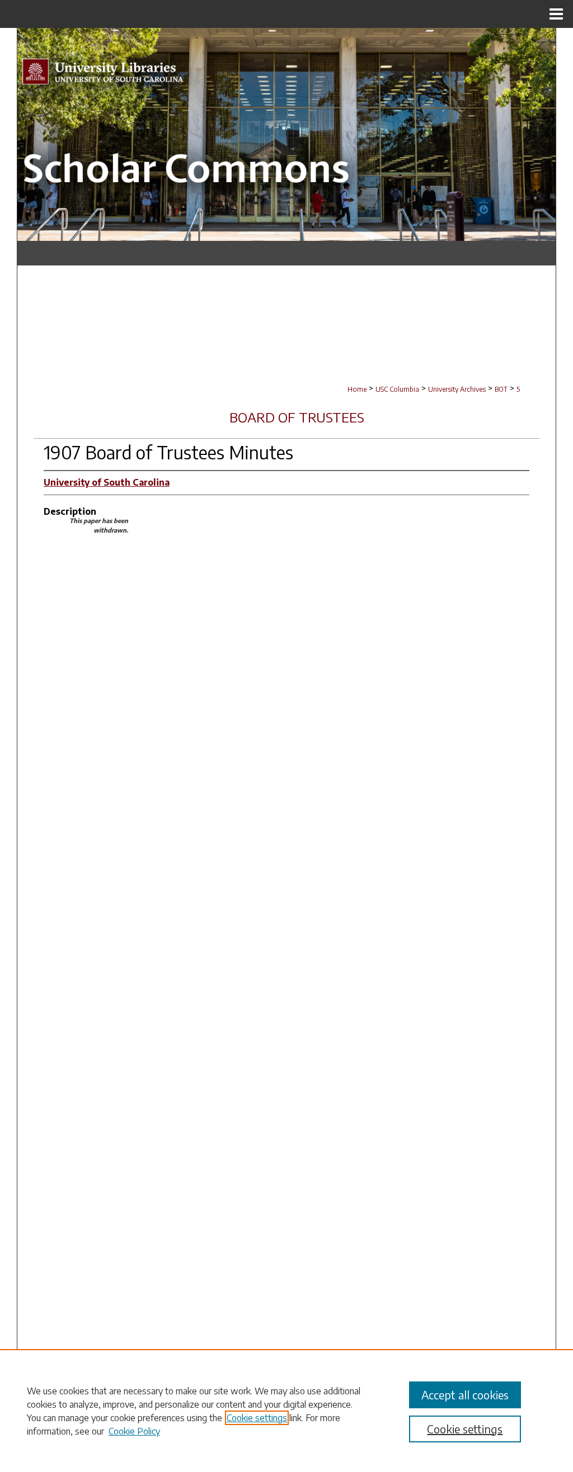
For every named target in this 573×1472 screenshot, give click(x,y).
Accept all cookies (465, 1395)
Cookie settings (257, 1417)
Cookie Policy (134, 1431)
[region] (286, 1410)
